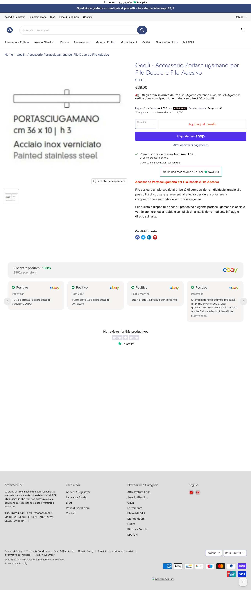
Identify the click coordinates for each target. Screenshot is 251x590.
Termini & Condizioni (38, 551)
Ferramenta (81, 42)
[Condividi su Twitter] (143, 237)
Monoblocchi (129, 42)
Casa (63, 42)
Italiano (239, 16)
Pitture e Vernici (165, 42)
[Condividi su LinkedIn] (149, 237)
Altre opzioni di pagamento (190, 145)
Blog (52, 17)
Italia (233, 552)
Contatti (87, 17)
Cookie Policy (86, 551)
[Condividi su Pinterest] (155, 237)
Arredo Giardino (44, 42)
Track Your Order (45, 554)
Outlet (146, 42)
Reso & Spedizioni (69, 17)
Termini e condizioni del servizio (116, 551)
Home (9, 54)
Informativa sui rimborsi (18, 554)
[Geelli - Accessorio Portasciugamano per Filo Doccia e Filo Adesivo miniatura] (11, 196)
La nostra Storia (37, 17)
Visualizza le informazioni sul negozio (160, 162)
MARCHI (188, 42)
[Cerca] (142, 30)
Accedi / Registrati (15, 17)
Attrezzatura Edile (16, 42)
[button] (199, 316)
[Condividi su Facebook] (137, 237)
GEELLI (140, 80)
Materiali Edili (105, 42)
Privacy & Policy (13, 551)
